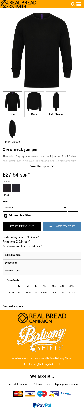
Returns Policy (41, 384)
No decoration (11, 246)
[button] (73, 4)
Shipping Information (65, 384)
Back (34, 114)
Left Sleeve (56, 114)
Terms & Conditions (18, 384)
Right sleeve (12, 141)
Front (12, 114)
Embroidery (10, 237)
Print (6, 241)
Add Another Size (19, 215)
